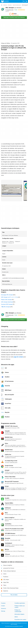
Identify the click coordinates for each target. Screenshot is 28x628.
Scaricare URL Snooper (7, 304)
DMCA (16, 616)
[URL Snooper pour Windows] (2, 9)
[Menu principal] (26, 1)
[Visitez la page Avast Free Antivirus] (14, 14)
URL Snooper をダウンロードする (9, 297)
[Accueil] (1, 5)
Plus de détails (14, 594)
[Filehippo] (5, 1)
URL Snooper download (7, 302)
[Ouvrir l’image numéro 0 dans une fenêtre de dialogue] (11, 191)
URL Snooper (13, 7)
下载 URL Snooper (5, 306)
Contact (3, 605)
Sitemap (3, 611)
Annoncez (3, 608)
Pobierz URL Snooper (6, 299)
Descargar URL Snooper (7, 294)
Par (9, 9)
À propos (3, 603)
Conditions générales (20, 603)
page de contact (18, 357)
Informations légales (19, 614)
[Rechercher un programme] (23, 1)
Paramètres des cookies (20, 619)
